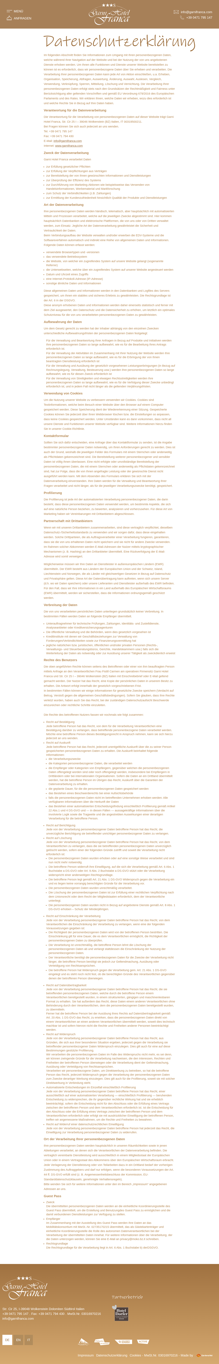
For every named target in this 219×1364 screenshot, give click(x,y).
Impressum (86, 1355)
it (28, 1340)
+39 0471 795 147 (15, 1314)
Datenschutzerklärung (111, 1355)
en (18, 1340)
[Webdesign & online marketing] (204, 1355)
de (7, 1340)
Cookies (135, 1355)
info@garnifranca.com (68, 141)
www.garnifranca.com (69, 145)
